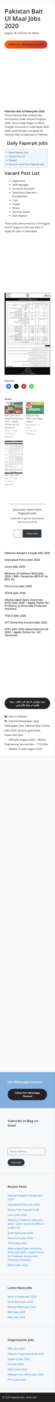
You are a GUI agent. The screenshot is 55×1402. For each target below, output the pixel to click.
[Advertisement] (27, 81)
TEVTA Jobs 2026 (15, 593)
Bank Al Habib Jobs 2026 (22, 1296)
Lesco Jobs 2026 (15, 566)
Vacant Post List (17, 156)
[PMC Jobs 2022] (14, 457)
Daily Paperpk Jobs (27, 143)
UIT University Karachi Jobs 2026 (26, 622)
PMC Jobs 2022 (12, 475)
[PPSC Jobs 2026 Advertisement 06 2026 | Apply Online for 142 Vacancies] (14, 408)
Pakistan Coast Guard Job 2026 (26, 1354)
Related (12, 160)
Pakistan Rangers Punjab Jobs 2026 (27, 553)
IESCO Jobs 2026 (17, 1369)
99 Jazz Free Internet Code (23, 1209)
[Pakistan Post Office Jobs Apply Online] (35, 408)
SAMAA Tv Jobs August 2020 (25, 749)
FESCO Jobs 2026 (15, 615)
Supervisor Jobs (14, 735)
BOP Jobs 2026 (16, 1312)
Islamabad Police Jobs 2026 (22, 560)
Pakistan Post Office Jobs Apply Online (34, 418)
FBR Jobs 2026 (16, 1348)
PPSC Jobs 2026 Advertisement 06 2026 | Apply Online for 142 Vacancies (14, 421)
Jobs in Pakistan (18, 716)
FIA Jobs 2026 (16, 1364)
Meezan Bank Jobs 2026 (22, 1307)
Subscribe (32, 533)
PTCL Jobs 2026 (17, 1379)
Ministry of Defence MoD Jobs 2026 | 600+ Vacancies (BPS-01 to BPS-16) (26, 576)
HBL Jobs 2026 (16, 1317)
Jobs (14, 223)
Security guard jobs (29, 730)
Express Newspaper (20, 721)
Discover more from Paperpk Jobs (26, 164)
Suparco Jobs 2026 (19, 1359)
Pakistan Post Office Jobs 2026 (26, 1374)
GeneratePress (45, 1397)
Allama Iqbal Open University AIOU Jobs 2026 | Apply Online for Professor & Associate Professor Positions (27, 604)
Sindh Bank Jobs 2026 (20, 1233)
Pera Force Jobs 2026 (18, 586)
